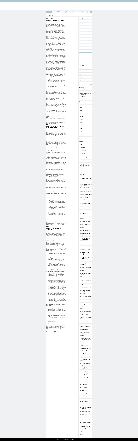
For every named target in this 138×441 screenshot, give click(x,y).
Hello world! (88, 103)
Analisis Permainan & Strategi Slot (84, 157)
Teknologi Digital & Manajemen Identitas (84, 401)
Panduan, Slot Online (82, 301)
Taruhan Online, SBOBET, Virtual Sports (84, 368)
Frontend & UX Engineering (83, 180)
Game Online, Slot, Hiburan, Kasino (84, 197)
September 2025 (81, 122)
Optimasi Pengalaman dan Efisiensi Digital (85, 262)
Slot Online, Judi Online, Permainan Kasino (85, 345)
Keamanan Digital (82, 227)
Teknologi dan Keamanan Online (83, 394)
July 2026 (81, 107)
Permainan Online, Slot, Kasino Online (84, 321)
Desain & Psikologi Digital (83, 163)
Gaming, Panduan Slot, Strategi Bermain (84, 207)
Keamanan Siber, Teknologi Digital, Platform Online (86, 243)
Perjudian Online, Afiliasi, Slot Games (84, 314)
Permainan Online (82, 319)
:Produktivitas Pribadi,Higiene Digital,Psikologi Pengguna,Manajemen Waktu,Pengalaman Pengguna (85, 144)
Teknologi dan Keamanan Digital (83, 393)
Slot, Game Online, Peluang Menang (84, 350)
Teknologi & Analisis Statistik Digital (84, 373)
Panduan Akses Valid (82, 270)
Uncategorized (81, 431)
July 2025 (81, 125)
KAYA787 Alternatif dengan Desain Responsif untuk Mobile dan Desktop (60, 11)
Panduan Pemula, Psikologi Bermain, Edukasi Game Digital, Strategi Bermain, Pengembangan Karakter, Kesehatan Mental (85, 291)
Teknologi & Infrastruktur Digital (83, 380)
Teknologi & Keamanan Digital (83, 384)
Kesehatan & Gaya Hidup (82, 244)
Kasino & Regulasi (82, 218)
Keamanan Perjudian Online (83, 235)
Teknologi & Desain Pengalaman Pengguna (85, 377)
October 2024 (81, 138)
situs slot (81, 50)
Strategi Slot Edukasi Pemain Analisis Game (85, 363)
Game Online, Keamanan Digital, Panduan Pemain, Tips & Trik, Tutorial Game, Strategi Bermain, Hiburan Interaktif (85, 192)
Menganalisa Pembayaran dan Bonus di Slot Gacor (55, 20)
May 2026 (81, 110)
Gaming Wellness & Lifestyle (83, 205)
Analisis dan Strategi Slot (83, 150)
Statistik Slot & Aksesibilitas (83, 353)
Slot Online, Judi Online (82, 341)
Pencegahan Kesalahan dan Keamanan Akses (85, 303)
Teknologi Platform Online (83, 417)
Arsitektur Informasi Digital (83, 161)
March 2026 (81, 113)
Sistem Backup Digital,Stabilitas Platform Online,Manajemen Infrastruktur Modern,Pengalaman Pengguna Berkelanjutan (85, 333)
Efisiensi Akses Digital (82, 174)
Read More (47, 124)
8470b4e (48, 21)
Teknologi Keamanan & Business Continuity (85, 411)
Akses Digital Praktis (82, 147)
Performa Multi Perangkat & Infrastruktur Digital (85, 311)
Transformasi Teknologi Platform (84, 428)
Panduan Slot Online (82, 298)
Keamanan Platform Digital (83, 237)
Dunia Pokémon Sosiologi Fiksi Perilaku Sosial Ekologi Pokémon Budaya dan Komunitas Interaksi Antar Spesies (86, 171)
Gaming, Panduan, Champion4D (83, 208)
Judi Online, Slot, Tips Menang (83, 214)
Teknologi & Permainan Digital (83, 387)
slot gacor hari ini (82, 65)
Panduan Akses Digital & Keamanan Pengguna (85, 267)
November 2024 (81, 137)
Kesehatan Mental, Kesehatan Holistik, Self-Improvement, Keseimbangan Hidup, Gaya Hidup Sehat (85, 250)
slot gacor (58, 118)
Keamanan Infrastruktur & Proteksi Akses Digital (85, 230)
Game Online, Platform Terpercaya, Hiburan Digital (86, 194)
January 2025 (81, 134)
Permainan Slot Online (82, 322)
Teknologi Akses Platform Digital (84, 390)
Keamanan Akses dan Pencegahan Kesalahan (85, 221)
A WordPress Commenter (83, 103)
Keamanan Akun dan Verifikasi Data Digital (85, 224)
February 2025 (81, 132)
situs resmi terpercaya (82, 335)
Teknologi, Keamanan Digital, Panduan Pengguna (85, 422)
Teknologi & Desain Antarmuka (83, 374)
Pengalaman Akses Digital (83, 304)
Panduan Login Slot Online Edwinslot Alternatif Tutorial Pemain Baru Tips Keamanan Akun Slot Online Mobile (85, 288)
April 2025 (81, 129)
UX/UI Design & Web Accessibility (84, 434)
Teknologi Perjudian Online (83, 414)
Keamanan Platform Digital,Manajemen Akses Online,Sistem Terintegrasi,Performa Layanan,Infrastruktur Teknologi (85, 239)
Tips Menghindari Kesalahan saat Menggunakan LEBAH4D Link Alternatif (78, 1)
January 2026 (81, 116)
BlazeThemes (73, 439)
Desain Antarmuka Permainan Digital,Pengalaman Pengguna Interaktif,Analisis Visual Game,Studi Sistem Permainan (85, 165)
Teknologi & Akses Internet (83, 370)
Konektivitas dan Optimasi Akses (84, 256)
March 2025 (81, 131)
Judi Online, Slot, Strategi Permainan (84, 213)
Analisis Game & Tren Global (83, 153)
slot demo (81, 59)
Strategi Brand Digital (82, 358)
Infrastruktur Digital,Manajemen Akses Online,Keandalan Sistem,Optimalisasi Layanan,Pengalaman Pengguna (84, 211)
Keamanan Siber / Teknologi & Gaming (84, 241)
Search (90, 84)
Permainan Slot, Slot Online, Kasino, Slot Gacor (85, 326)
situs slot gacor (81, 62)
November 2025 (81, 119)
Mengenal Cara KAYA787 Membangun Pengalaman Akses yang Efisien (80, 11)
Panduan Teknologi (82, 300)
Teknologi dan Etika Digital (83, 391)
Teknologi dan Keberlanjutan (83, 396)
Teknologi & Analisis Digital (83, 371)
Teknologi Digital (82, 397)
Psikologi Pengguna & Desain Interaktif (84, 329)
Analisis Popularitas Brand (83, 158)
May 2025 (81, 128)
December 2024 (81, 135)
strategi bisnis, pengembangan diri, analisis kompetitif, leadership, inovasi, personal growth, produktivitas (85, 356)
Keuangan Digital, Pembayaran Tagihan (84, 254)
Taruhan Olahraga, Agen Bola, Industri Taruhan (85, 367)
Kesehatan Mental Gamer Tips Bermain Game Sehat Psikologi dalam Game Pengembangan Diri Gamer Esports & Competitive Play (85, 247)
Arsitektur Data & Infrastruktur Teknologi (84, 160)
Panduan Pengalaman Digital (83, 293)
